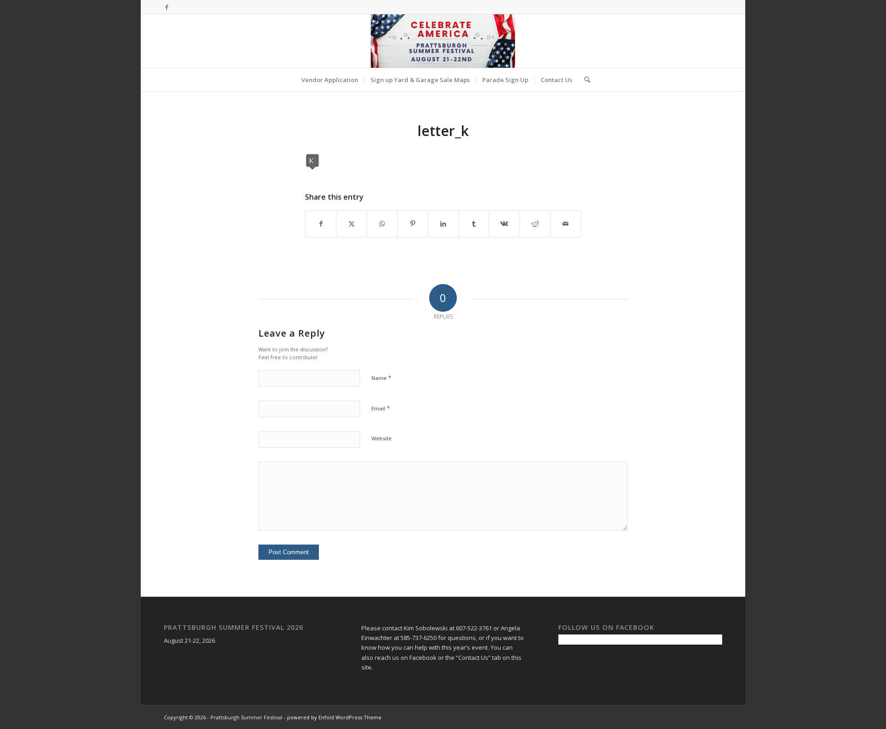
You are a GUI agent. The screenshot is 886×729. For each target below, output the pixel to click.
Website (381, 438)
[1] (443, 41)
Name (381, 377)
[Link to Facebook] (167, 7)
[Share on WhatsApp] (382, 224)
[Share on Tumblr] (474, 224)
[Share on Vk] (504, 224)
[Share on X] (351, 224)
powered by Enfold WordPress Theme (334, 717)
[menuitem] (329, 79)
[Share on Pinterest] (413, 224)
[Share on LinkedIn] (443, 224)
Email (380, 408)
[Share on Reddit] (535, 224)
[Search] (584, 79)
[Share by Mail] (566, 224)
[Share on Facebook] (320, 224)
